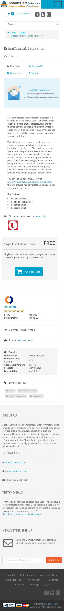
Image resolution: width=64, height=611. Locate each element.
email (11, 390)
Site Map (34, 584)
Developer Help (13, 579)
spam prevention (16, 396)
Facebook (37, 14)
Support (34, 73)
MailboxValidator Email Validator (27, 35)
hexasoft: (40, 216)
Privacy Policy (33, 579)
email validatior (28, 390)
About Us (10, 574)
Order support (27, 574)
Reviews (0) (37, 66)
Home (12, 32)
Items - (20, 13)
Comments (15, 73)
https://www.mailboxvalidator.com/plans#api (29, 181)
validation (37, 396)
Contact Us (19, 584)
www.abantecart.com (15, 462)
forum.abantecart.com (16, 471)
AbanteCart (52, 603)
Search (23, 32)
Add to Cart (32, 272)
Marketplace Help (48, 574)
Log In (47, 584)
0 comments (26, 340)
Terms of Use (51, 579)
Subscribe (53, 559)
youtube (49, 14)
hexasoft (10, 307)
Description (15, 66)
